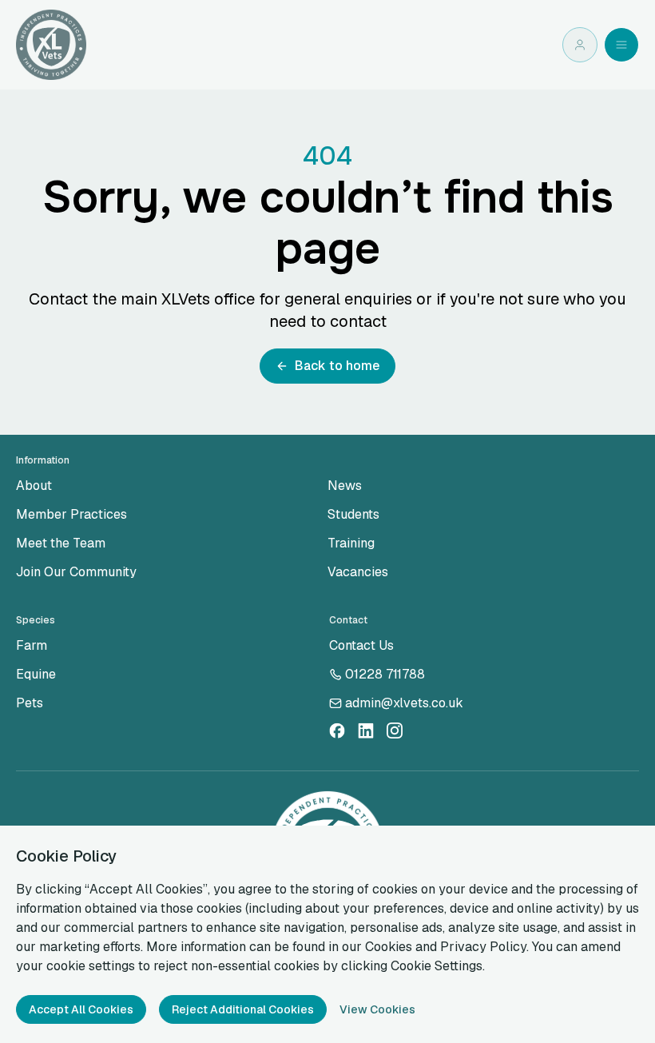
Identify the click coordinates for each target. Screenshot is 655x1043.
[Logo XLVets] (51, 45)
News (345, 485)
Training (351, 543)
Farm (31, 645)
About (34, 485)
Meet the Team (60, 543)
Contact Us (361, 645)
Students (353, 514)
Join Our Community (76, 571)
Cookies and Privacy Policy (445, 946)
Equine (36, 674)
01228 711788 (385, 674)
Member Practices (71, 514)
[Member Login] (579, 44)
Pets (29, 703)
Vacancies (358, 571)
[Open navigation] (621, 44)
